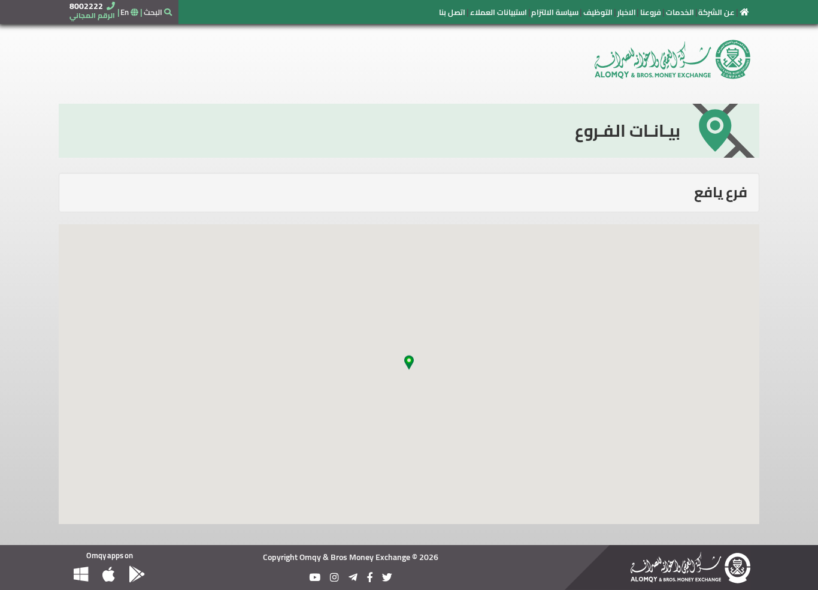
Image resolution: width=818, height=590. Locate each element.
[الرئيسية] (744, 12)
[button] (409, 367)
